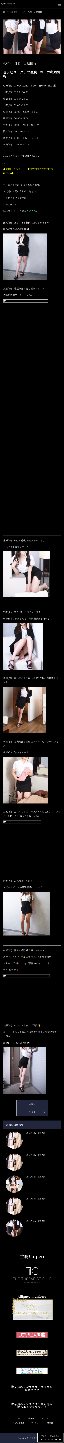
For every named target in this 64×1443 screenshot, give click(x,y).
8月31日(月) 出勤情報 (35, 1133)
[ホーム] (4, 11)
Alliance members (32, 1296)
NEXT (32, 1111)
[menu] (59, 4)
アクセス (35, 1423)
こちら (30, 211)
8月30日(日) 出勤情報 (35, 1155)
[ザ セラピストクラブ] (32, 1285)
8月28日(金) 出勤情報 (35, 1199)
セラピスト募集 (17, 1423)
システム (44, 1418)
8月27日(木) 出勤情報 (35, 1221)
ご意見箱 (49, 1423)
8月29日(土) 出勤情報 (35, 1177)
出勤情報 (30, 1418)
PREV (32, 1103)
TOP (18, 1418)
